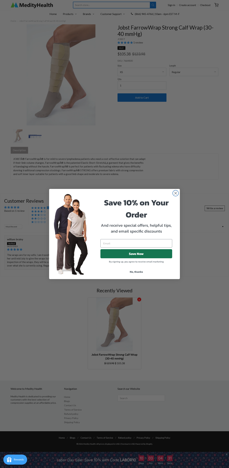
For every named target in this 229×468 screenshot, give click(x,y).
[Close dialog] (176, 193)
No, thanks (136, 272)
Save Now (136, 253)
